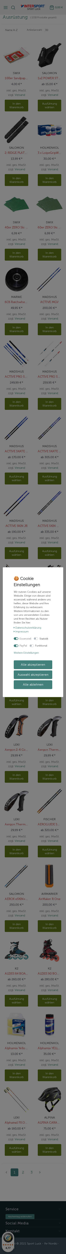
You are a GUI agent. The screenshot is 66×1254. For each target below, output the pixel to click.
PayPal (23, 645)
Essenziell (25, 638)
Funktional (41, 645)
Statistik (43, 638)
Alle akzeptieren (33, 665)
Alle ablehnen (33, 685)
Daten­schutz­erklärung (28, 627)
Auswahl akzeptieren (33, 674)
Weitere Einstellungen (26, 652)
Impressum (22, 631)
